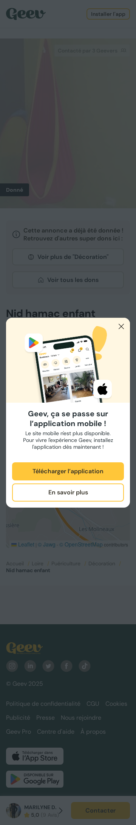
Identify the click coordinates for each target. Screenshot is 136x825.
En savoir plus (68, 492)
